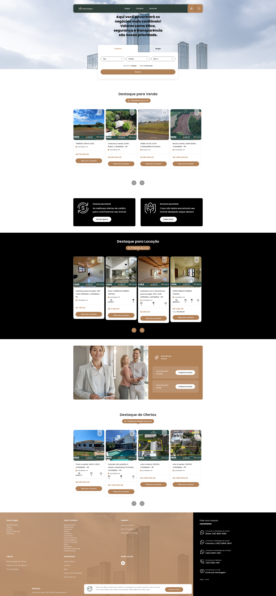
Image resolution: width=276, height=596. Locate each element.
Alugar (127, 8)
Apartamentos (12, 525)
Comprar (139, 8)
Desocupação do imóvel (16, 561)
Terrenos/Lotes (69, 551)
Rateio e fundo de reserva (16, 565)
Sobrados (10, 533)
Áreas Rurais (68, 527)
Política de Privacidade (73, 573)
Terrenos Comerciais (72, 549)
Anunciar (153, 8)
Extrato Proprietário (128, 529)
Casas (9, 527)
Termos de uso (69, 577)
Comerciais (68, 536)
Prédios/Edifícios (70, 540)
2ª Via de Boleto (12, 569)
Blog (65, 569)
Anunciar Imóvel (127, 525)
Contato (67, 565)
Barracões (68, 529)
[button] (113, 59)
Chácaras (68, 533)
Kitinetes (9, 529)
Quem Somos (69, 561)
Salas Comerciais (13, 531)
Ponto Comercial (70, 538)
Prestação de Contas (129, 533)
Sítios (66, 544)
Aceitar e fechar (174, 589)
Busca (146, 66)
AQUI (135, 590)
